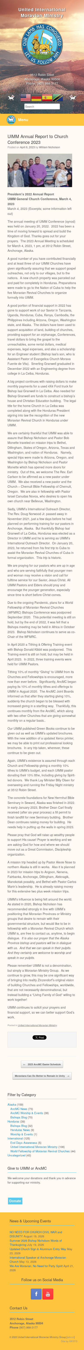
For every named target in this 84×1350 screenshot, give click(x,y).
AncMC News (18, 1109)
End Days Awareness (23, 1143)
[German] (36, 97)
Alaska (12, 1104)
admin (70, 1337)
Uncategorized (16, 1155)
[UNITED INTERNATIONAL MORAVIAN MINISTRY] (42, 44)
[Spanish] (47, 97)
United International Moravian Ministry (37, 1025)
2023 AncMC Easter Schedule (42, 1064)
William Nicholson (49, 147)
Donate (15, 1201)
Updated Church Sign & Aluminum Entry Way (38, 1249)
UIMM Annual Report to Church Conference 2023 (38, 139)
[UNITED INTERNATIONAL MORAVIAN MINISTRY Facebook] (36, 1294)
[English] (25, 97)
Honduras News (20, 1130)
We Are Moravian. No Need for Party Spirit (36, 1266)
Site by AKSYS (69, 1341)
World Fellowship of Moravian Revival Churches (40, 1151)
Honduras (13, 1121)
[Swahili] (58, 97)
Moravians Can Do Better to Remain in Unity (42, 1075)
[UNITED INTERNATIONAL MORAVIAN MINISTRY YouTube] (47, 1294)
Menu (23, 119)
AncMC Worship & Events (26, 1113)
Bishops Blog (18, 1117)
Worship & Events (21, 1134)
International (15, 1138)
